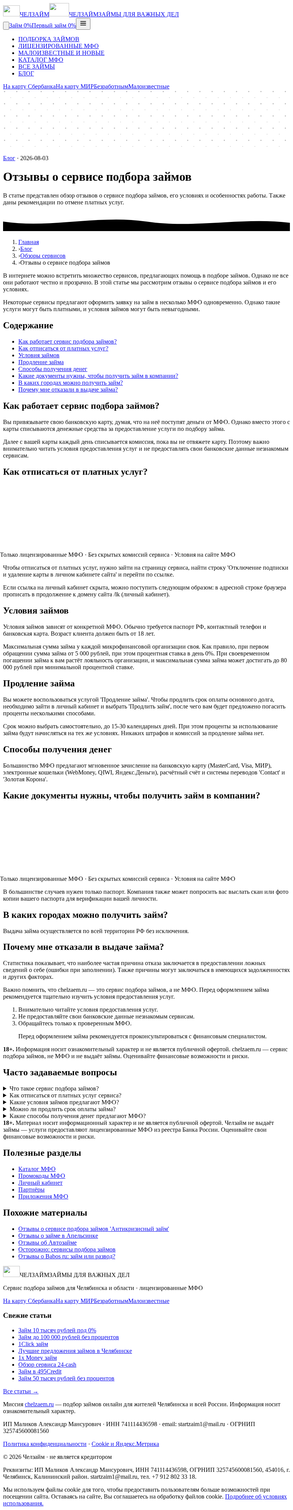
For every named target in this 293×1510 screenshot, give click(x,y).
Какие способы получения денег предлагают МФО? (78, 1116)
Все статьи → (21, 1391)
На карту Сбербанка (29, 86)
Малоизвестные (148, 86)
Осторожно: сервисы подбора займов (67, 1249)
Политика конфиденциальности (45, 1444)
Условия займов (39, 355)
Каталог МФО (37, 1169)
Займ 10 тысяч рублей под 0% (57, 1330)
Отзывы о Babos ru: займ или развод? (66, 1256)
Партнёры (31, 1189)
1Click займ (33, 1344)
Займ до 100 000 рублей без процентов (68, 1337)
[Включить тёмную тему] (6, 26)
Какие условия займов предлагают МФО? (64, 1102)
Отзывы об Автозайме (47, 1242)
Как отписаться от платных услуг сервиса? (65, 1095)
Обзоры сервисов (43, 255)
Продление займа (41, 362)
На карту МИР (75, 86)
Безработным (111, 86)
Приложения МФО (43, 1196)
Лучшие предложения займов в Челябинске (75, 1351)
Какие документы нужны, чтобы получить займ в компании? (98, 376)
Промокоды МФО (41, 1176)
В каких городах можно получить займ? (70, 382)
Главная (28, 242)
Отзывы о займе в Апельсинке (58, 1235)
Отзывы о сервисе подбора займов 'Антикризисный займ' (93, 1229)
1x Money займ (37, 1357)
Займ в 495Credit (39, 1371)
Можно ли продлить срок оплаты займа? (63, 1109)
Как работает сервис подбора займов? (67, 341)
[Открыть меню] (83, 24)
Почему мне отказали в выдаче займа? (68, 389)
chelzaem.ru (39, 1404)
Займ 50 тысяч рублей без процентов (66, 1378)
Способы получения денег (52, 369)
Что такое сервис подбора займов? (54, 1088)
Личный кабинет (40, 1182)
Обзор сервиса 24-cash (47, 1364)
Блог (9, 158)
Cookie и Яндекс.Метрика (125, 1444)
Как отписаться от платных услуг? (63, 348)
